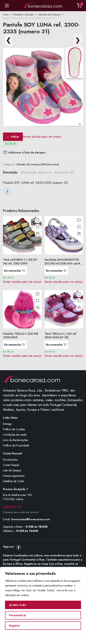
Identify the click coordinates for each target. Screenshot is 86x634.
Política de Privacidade (16, 445)
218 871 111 (12, 507)
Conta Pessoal (11, 465)
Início (6, 14)
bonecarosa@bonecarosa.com (30, 519)
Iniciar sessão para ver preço (42, 136)
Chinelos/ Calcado (23, 14)
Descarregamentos (13, 476)
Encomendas (10, 460)
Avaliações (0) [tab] (64, 172)
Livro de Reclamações (15, 440)
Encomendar (12, 270)
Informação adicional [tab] (36, 172)
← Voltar (13, 137)
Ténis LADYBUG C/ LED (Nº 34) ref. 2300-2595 (20, 261)
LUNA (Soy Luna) (49, 164)
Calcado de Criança (49, 14)
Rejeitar (14, 625)
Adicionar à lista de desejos (27, 152)
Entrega (7, 424)
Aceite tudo (17, 605)
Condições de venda (15, 435)
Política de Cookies (14, 429)
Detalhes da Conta (13, 481)
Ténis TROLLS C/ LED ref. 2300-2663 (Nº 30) (61, 335)
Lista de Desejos (12, 470)
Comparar (38, 234)
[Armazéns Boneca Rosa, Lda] (43, 5)
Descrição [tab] (10, 172)
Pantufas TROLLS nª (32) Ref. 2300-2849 (21, 335)
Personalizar (17, 615)
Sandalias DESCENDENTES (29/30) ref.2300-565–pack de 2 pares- (62, 263)
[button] (79, 5)
